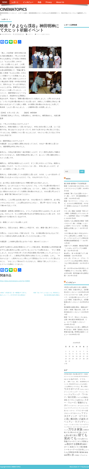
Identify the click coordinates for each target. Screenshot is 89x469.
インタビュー (28, 2)
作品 (39, 2)
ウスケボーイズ (71, 388)
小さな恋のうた (82, 439)
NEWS (4, 2)
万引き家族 (75, 429)
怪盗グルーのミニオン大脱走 (75, 441)
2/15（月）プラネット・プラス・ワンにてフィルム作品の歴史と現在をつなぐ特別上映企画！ (76, 260)
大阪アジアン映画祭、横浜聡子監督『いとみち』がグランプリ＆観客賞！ (76, 248)
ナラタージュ (75, 413)
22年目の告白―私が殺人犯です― (74, 374)
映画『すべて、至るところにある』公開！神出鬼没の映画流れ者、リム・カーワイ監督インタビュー (76, 319)
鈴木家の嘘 (77, 452)
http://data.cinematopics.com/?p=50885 (15, 281)
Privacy (49, 2)
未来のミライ (75, 447)
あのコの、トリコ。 (79, 379)
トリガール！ (71, 410)
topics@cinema (6, 34)
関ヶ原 (70, 454)
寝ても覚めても (76, 436)
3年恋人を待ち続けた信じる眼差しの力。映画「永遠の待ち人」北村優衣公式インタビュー (76, 289)
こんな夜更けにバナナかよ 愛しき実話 (75, 386)
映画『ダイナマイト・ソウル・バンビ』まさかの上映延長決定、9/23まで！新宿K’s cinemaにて (76, 203)
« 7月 (65, 364)
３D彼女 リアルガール (80, 455)
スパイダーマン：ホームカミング (77, 405)
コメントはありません (43, 34)
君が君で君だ (72, 435)
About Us (60, 2)
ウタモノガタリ (84, 389)
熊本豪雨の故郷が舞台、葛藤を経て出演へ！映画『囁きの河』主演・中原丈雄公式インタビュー (76, 309)
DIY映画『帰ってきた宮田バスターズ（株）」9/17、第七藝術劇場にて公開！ (76, 196)
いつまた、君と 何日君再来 (78, 381)
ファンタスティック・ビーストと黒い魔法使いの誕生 (76, 415)
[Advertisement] (76, 96)
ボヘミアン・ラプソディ (76, 420)
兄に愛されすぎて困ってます (77, 432)
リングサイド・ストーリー (72, 427)
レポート (15, 2)
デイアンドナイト (73, 408)
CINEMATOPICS (13, 9)
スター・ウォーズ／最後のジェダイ (76, 402)
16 (66, 356)
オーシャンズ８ (68, 392)
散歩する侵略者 (74, 443)
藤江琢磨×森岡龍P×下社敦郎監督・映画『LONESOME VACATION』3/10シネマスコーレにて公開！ (76, 186)
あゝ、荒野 (67, 381)
